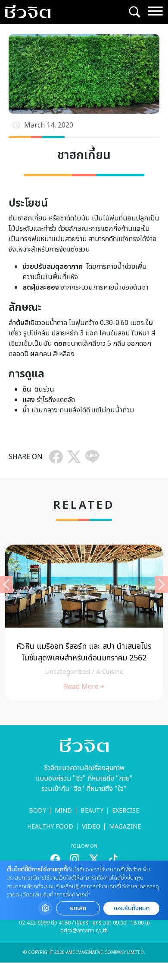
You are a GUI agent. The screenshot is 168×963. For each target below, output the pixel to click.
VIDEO (91, 826)
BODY (37, 810)
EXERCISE (125, 810)
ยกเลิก (78, 908)
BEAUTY (92, 810)
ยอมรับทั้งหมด (131, 908)
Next (161, 584)
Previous (6, 584)
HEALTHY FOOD (50, 826)
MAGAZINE (125, 826)
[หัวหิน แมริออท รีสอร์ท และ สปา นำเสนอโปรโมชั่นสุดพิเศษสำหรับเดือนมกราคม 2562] (84, 623)
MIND (63, 810)
